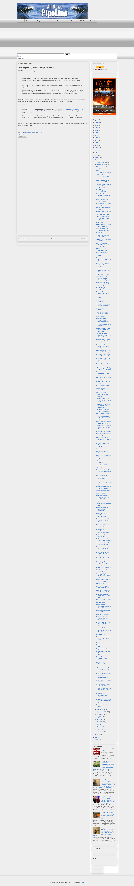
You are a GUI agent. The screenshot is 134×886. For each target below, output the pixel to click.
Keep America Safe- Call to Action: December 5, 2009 (103, 265)
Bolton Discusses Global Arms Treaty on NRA (103, 355)
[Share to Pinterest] (26, 137)
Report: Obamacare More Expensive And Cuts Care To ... (103, 457)
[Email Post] (41, 132)
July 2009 (100, 717)
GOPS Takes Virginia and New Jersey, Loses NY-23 (103, 689)
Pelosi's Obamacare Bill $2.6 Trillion (103, 610)
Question (99, 449)
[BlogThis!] (21, 137)
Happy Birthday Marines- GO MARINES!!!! (103, 580)
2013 (96, 150)
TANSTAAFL (100, 255)
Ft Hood (98, 642)
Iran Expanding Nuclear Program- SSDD (103, 181)
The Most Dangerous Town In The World (102, 292)
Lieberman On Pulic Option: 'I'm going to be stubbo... (103, 259)
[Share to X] (23, 137)
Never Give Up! (100, 602)
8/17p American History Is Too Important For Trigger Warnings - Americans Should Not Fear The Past (108, 815)
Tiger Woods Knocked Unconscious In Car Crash (102, 218)
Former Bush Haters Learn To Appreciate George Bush (102, 497)
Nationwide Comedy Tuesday (102, 388)
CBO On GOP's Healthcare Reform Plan (102, 664)
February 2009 (101, 729)
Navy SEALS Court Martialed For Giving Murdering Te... (102, 244)
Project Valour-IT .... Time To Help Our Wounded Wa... (103, 700)
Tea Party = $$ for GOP (103, 214)
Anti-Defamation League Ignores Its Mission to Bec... (103, 360)
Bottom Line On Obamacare (100, 535)
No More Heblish (101, 493)
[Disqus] (52, 163)
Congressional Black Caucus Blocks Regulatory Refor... (102, 320)
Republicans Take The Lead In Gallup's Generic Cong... (102, 514)
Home (21, 21)
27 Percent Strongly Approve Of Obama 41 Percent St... (103, 335)
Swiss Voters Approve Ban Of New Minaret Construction (103, 186)
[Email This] (19, 137)
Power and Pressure (102, 614)
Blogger (82, 882)
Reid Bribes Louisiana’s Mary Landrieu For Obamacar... (103, 329)
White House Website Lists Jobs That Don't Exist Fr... (103, 417)
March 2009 (100, 727)
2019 (96, 135)
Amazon (50, 21)
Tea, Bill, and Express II (103, 526)
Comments (21, 134)
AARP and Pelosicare (102, 524)
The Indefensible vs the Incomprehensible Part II (103, 471)
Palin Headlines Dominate (103, 413)
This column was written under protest (103, 235)
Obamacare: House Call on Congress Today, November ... (103, 669)
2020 (96, 132)
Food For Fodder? (101, 392)
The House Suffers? (102, 677)
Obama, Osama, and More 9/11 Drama (102, 312)
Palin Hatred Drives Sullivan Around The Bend (102, 346)
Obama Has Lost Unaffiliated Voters (102, 249)
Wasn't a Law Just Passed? (101, 167)
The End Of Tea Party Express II (102, 395)
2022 (96, 130)
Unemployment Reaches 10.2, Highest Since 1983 (103, 638)
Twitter (28, 21)
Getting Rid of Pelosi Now (103, 211)
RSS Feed (83, 21)
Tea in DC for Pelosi (102, 627)
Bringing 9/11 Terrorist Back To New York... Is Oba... (103, 482)
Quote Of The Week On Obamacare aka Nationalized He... (103, 405)
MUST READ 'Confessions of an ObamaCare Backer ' (103, 530)
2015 (96, 145)
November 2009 (101, 164)
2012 (96, 152)
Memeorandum (61, 21)
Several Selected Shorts (103, 490)
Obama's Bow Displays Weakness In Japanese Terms (103, 439)
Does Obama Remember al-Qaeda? (103, 434)
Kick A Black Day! (101, 232)
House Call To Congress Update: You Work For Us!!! (103, 653)
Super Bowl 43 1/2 (101, 465)
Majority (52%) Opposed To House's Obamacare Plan (103, 575)
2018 (96, 137)
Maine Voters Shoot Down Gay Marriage (103, 684)
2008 (96, 735)
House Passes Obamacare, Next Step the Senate (103, 606)
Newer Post (22, 239)
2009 (96, 160)
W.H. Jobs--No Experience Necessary (103, 171)
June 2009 (100, 719)
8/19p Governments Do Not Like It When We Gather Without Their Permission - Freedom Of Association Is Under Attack (104, 831)
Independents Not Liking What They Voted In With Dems (103, 373)
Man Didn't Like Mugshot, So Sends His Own (103, 570)
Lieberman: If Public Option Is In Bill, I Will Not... (103, 595)
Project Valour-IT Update (103, 567)
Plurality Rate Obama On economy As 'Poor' (103, 487)
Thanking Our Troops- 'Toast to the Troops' (102, 410)
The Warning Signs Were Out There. (103, 324)
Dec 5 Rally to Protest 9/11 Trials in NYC (102, 190)
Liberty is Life (100, 583)
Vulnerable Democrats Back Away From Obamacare (102, 618)
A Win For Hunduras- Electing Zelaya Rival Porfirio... (103, 176)
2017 (96, 140)
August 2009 (100, 714)
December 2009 (101, 162)
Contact (92, 21)
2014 (96, 147)
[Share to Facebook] (24, 137)
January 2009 (101, 731)
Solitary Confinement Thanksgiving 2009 (102, 229)
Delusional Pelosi (101, 634)
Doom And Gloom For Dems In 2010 (102, 200)
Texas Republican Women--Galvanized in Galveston (103, 270)
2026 (96, 122)
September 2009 (102, 712)
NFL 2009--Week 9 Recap (103, 599)
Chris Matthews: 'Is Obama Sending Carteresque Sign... (102, 278)
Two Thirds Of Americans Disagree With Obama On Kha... (103, 427)
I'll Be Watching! (100, 316)
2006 (96, 740)
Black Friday (99, 222)
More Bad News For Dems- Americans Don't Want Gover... (103, 477)
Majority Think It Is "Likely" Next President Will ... (103, 586)
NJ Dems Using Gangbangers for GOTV (102, 695)
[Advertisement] (67, 38)
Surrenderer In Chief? (102, 274)
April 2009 (100, 724)
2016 (96, 142)
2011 (96, 155)
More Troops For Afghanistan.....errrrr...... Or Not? (103, 563)
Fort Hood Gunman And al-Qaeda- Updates (103, 590)
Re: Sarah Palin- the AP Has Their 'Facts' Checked (103, 445)
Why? (98, 501)
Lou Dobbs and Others (102, 385)
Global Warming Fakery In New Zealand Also (103, 225)
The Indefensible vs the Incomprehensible (103, 304)
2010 (96, 157)
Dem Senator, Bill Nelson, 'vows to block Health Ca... (103, 520)
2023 (96, 127)
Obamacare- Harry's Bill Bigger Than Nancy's (103, 351)
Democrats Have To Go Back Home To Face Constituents (103, 548)
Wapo (19, 74)
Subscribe (73, 21)
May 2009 (100, 722)
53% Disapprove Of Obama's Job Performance (102, 509)
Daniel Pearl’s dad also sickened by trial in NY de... (103, 195)
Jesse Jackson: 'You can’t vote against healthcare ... (103, 340)
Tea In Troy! (99, 467)
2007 (96, 737)
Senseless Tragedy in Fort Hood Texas (103, 631)
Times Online (21, 104)
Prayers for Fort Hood (102, 649)
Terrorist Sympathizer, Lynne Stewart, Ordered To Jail (103, 400)
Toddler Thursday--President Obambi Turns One (102, 658)
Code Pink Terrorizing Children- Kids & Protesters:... (102, 554)
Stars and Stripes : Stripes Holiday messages (103, 422)
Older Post (83, 239)
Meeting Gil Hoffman (102, 252)
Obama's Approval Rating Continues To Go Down (103, 368)
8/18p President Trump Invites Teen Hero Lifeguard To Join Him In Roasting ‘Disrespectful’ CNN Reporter (108, 800)
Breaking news (39, 21)
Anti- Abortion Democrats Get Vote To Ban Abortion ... (103, 624)
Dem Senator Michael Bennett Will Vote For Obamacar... (103, 284)
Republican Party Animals (103, 431)
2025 (96, 125)
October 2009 (101, 709)
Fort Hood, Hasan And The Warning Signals (103, 539)
